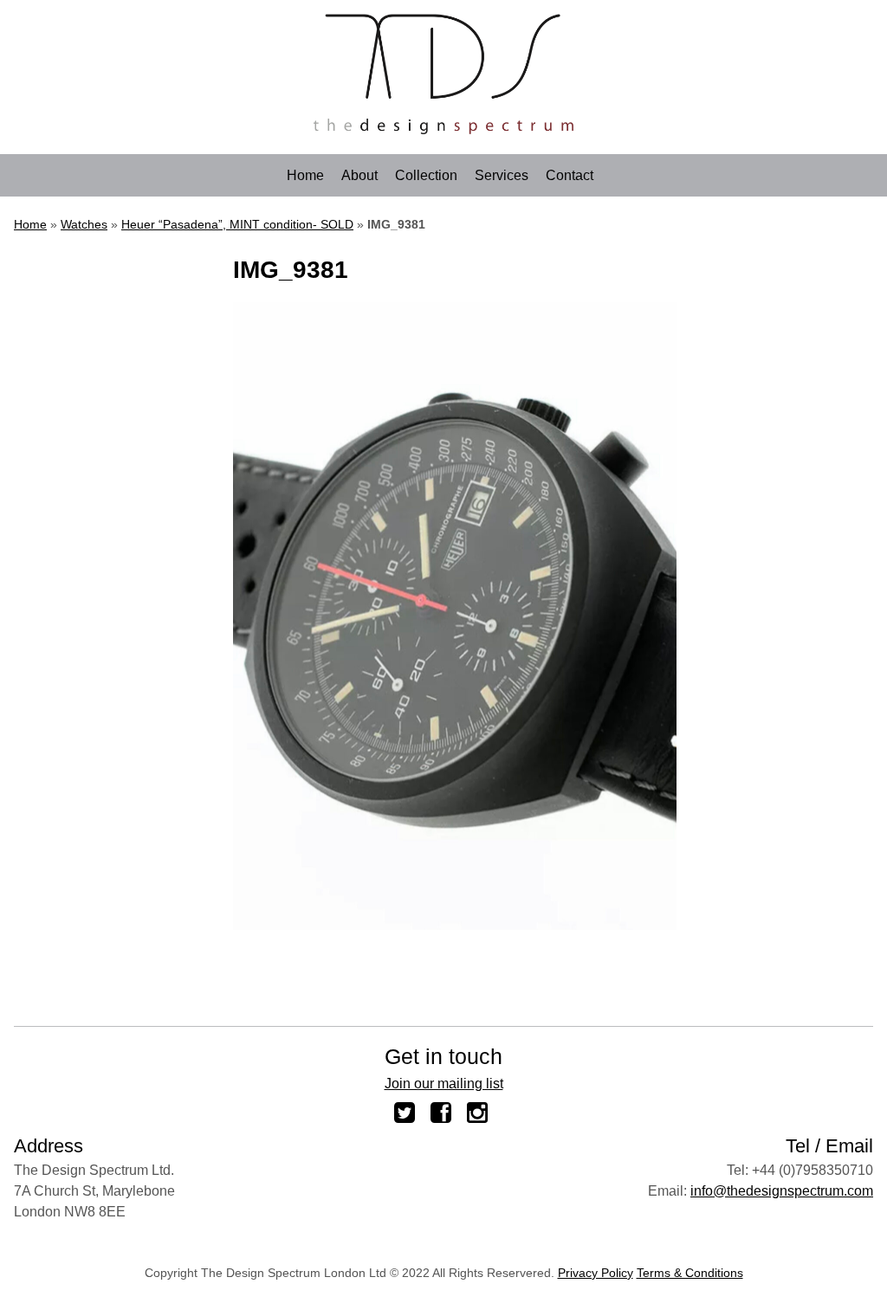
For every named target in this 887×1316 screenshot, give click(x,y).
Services (501, 176)
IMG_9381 (290, 269)
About (359, 176)
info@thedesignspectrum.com (781, 1191)
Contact (569, 176)
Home (305, 176)
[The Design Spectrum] (443, 129)
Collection (426, 176)
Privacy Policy (595, 1273)
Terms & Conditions (690, 1273)
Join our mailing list (444, 1083)
